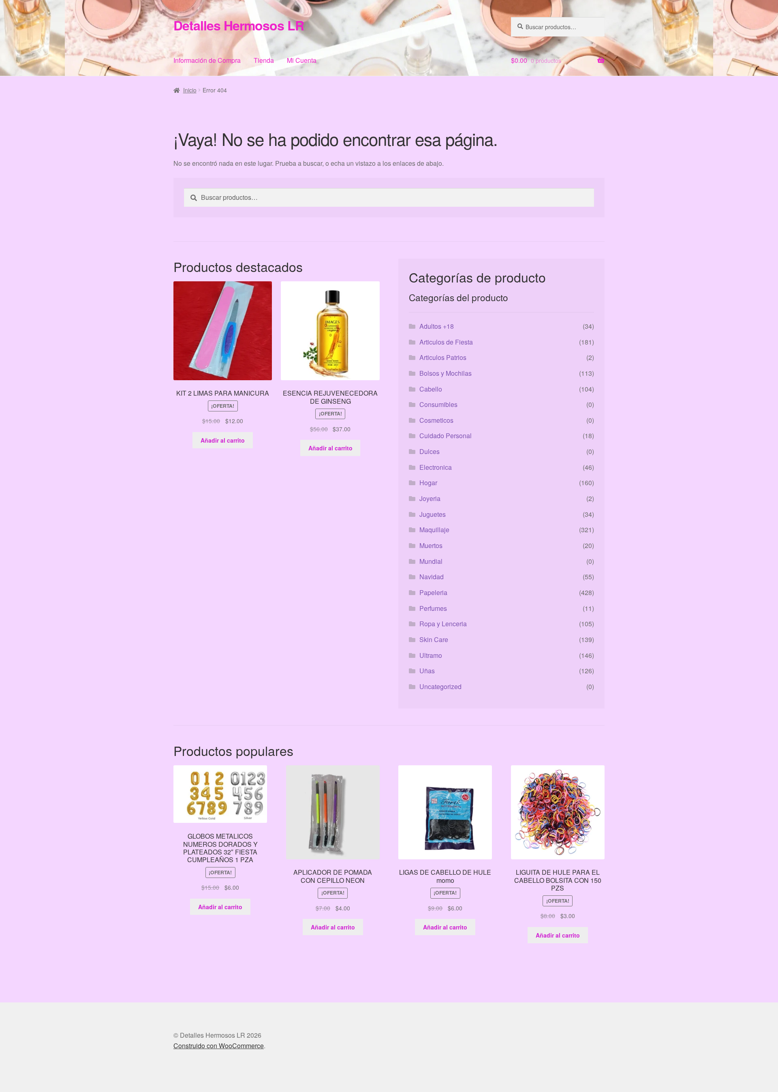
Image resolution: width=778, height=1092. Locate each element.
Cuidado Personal (445, 435)
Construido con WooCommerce (218, 1045)
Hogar (428, 482)
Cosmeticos (436, 420)
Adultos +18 (436, 326)
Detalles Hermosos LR (238, 25)
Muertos (430, 545)
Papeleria (433, 592)
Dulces (429, 451)
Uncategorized (440, 686)
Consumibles (438, 404)
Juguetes (432, 514)
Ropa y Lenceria (443, 623)
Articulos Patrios (442, 357)
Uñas (427, 670)
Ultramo (430, 655)
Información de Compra (207, 60)
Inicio (190, 90)
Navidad (431, 576)
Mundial (430, 561)
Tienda (264, 60)
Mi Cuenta (301, 60)
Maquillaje (434, 529)
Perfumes (433, 608)
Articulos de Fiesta (446, 342)
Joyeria (429, 498)
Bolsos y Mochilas (445, 373)
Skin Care (433, 639)
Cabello (430, 389)
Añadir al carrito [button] (223, 440)
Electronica (435, 467)
